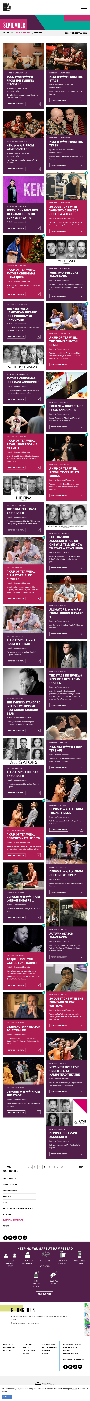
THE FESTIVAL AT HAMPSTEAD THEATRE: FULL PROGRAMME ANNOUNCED (22, 314)
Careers (7, 1350)
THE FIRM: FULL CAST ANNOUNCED (21, 511)
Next (81, 1167)
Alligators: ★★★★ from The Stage (21, 642)
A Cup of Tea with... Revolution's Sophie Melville (22, 444)
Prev (9, 1167)
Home (18, 33)
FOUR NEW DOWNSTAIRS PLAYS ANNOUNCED (66, 408)
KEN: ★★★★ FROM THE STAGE (66, 78)
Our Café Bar (9, 1347)
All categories (9, 1179)
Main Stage (8, 1196)
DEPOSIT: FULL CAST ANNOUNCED (63, 1135)
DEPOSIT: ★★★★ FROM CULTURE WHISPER (66, 873)
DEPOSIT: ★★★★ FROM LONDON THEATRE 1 (23, 898)
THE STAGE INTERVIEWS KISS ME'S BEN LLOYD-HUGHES (65, 679)
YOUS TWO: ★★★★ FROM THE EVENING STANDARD (20, 80)
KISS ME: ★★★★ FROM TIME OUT (66, 748)
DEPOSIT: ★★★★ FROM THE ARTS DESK (66, 811)
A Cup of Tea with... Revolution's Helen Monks (64, 472)
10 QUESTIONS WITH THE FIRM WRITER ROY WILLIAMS (66, 1002)
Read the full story (16, 104)
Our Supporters (49, 1344)
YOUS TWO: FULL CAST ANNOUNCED (64, 274)
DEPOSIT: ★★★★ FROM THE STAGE (23, 1093)
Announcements (10, 1191)
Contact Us (8, 1344)
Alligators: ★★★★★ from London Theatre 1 (66, 613)
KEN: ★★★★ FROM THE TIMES (66, 143)
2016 (30, 33)
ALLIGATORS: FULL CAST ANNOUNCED (23, 774)
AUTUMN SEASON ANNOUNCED (61, 935)
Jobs (5, 1202)
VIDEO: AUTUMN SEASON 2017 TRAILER (23, 1028)
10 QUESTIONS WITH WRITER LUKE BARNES (22, 961)
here (75, 1388)
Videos (6, 1226)
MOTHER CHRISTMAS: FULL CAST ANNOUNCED (23, 380)
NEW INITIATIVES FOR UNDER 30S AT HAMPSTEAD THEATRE (64, 1070)
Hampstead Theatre (7, 7)
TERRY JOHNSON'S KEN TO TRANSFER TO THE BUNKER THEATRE (22, 213)
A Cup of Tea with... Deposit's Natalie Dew (23, 836)
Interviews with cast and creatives (18, 1208)
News (24, 33)
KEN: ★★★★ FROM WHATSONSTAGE (20, 147)
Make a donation (49, 1347)
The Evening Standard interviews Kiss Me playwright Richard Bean (23, 707)
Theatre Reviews (10, 1185)
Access (26, 1353)
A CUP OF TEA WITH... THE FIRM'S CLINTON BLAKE (63, 341)
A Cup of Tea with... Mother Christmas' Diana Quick (21, 273)
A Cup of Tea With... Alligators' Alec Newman (21, 575)
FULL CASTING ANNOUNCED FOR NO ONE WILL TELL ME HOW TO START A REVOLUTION (66, 542)
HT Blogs (7, 1214)
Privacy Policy (29, 1350)
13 (62, 1167)
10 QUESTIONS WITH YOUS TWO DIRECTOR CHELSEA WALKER (63, 210)
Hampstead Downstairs (13, 1220)
